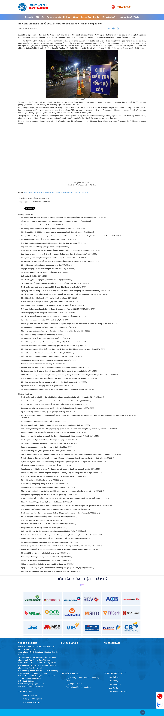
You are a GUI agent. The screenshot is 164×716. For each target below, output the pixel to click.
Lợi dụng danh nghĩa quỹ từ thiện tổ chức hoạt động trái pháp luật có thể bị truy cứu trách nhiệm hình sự (60, 290)
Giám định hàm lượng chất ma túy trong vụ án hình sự (41, 502)
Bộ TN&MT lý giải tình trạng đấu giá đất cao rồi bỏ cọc (41, 280)
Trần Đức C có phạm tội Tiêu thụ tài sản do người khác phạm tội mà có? (48, 476)
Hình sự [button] (66, 17)
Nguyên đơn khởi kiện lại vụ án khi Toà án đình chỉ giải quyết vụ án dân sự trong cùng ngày (55, 469)
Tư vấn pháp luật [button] (54, 17)
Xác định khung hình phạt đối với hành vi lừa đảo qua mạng (43, 494)
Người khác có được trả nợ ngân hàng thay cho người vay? (43, 487)
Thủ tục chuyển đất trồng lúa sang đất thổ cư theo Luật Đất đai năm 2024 (48, 258)
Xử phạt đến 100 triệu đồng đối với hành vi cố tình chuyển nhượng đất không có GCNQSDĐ (55, 261)
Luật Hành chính (115, 684)
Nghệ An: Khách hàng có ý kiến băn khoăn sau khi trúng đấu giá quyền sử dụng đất (52, 567)
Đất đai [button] (96, 17)
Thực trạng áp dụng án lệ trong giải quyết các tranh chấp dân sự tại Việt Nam (50, 404)
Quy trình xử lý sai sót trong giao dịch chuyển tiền (40, 247)
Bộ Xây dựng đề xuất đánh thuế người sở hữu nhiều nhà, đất (44, 516)
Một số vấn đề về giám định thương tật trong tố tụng (40, 560)
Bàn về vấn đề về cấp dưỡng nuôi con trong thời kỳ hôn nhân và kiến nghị (49, 316)
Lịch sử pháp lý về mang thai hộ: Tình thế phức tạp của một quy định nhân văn (50, 509)
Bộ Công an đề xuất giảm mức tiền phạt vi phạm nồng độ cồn (44, 440)
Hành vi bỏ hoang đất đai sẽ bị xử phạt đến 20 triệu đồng (42, 353)
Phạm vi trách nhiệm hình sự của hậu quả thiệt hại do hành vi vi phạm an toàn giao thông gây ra (57, 491)
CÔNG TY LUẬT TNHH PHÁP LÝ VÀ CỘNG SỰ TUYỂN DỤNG (43, 524)
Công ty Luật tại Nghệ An (32, 699)
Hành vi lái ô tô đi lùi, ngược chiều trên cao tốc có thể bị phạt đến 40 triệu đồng (51, 401)
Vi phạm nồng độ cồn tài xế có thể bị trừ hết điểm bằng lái (43, 268)
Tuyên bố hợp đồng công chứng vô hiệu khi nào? (39, 483)
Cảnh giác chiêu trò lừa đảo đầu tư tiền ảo (37, 480)
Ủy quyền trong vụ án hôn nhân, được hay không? (40, 320)
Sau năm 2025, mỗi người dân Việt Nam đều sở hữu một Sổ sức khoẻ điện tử (50, 283)
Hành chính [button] (86, 17)
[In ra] (113, 28)
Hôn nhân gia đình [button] (109, 17)
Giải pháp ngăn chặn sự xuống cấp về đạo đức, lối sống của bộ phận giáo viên (50, 331)
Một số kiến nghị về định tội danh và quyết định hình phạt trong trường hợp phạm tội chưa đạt (56, 535)
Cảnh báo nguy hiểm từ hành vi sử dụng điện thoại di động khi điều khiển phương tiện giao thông (58, 349)
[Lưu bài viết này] (118, 28)
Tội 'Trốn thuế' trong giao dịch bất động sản (37, 334)
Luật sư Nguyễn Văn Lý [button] (129, 17)
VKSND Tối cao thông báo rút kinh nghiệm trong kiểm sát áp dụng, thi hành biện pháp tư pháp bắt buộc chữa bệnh (64, 375)
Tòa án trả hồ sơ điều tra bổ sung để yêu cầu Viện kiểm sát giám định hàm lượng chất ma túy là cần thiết (60, 498)
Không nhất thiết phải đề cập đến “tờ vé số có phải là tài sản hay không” (48, 432)
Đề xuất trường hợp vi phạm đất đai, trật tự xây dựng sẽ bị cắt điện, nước (48, 342)
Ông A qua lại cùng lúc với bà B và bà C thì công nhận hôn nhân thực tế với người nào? (54, 254)
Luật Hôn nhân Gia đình (118, 691)
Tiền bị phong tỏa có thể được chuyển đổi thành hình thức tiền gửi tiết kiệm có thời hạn (54, 378)
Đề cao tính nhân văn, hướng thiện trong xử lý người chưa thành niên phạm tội (50, 221)
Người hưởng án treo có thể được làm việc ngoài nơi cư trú (43, 360)
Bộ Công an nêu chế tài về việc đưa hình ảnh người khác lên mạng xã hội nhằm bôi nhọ (54, 371)
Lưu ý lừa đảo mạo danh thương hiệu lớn (36, 520)
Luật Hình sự (114, 677)
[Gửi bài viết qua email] (109, 28)
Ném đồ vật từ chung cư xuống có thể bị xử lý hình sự (41, 557)
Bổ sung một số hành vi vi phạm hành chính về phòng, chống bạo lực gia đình (50, 425)
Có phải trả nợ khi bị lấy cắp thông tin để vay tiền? (40, 272)
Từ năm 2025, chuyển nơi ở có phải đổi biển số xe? (40, 553)
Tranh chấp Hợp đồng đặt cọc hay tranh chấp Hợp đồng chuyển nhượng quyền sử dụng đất (55, 250)
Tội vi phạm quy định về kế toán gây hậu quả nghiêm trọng (43, 412)
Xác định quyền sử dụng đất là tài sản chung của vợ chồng (43, 239)
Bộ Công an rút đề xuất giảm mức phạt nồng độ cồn (40, 338)
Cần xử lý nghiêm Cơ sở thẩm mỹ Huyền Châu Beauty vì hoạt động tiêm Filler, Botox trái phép (56, 546)
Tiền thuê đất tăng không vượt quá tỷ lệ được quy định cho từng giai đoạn (49, 243)
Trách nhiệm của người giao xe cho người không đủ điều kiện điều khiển (48, 287)
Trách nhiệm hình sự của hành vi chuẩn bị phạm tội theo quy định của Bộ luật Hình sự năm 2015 (57, 397)
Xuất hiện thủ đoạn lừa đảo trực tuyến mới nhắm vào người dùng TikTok (48, 531)
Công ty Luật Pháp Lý (31, 695)
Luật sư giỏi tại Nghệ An (32, 702)
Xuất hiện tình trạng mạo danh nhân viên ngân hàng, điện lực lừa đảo (47, 356)
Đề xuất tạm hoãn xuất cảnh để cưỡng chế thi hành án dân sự (44, 298)
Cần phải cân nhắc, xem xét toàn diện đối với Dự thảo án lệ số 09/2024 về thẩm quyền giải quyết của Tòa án (61, 505)
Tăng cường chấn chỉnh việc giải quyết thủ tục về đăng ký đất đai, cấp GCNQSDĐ (51, 538)
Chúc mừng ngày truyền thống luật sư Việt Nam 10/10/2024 (43, 312)
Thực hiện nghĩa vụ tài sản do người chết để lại (39, 421)
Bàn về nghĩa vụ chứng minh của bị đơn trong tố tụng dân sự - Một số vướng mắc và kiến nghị (56, 472)
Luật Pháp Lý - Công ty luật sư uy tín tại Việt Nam (82, 678)
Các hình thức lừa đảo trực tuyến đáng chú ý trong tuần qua (43, 327)
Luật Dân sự (113, 680)
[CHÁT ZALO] (160, 704)
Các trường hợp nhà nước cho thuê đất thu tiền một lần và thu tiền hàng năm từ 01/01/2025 (55, 436)
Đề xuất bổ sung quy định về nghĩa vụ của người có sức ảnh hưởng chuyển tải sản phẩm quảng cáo (58, 217)
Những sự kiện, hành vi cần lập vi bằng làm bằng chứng (42, 564)
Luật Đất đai (113, 688)
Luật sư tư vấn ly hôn (29, 276)
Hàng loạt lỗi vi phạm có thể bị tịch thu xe (36, 225)
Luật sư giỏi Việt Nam (74, 683)
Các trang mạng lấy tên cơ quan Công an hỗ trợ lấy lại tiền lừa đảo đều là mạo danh (52, 408)
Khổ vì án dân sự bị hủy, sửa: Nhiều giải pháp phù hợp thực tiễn (45, 571)
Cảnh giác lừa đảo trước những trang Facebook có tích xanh (43, 443)
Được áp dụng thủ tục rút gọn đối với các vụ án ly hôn (41, 447)
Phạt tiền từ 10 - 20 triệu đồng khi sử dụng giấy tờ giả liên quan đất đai (47, 305)
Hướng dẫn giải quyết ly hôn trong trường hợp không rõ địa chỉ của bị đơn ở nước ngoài (54, 549)
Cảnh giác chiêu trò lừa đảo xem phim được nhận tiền (41, 265)
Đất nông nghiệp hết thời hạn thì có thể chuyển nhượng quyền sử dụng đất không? (52, 232)
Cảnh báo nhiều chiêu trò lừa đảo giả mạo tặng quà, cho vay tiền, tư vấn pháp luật (52, 345)
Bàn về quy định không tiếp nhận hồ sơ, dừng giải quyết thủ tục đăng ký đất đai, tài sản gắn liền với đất (60, 294)
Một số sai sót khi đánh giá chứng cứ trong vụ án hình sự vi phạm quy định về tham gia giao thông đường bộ (62, 458)
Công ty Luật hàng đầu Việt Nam (78, 687)
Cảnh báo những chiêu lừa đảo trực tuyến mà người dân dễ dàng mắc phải (49, 382)
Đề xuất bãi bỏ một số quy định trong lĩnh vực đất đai (41, 465)
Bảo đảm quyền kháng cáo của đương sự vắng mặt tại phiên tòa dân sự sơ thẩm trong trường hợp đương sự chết (63, 429)
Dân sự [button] (76, 17)
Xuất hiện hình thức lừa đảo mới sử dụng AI (37, 364)
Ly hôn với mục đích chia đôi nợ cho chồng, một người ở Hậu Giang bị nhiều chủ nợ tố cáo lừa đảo (58, 462)
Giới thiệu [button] (40, 17)
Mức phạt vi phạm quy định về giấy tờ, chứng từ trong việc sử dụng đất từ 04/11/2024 (53, 309)
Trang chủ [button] (29, 17)
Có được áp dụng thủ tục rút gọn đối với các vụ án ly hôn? (43, 450)
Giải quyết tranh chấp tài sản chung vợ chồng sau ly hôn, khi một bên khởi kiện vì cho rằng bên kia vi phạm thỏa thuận (65, 236)
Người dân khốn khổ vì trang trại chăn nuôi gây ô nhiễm (42, 385)
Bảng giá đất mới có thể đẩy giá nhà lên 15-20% (39, 527)
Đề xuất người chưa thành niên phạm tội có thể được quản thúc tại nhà (47, 228)
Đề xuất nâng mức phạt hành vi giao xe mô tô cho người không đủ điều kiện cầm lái (52, 389)
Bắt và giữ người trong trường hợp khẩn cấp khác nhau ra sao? (45, 542)
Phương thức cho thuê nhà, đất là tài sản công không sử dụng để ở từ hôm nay (51, 367)
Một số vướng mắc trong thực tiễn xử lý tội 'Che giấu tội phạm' (44, 301)
